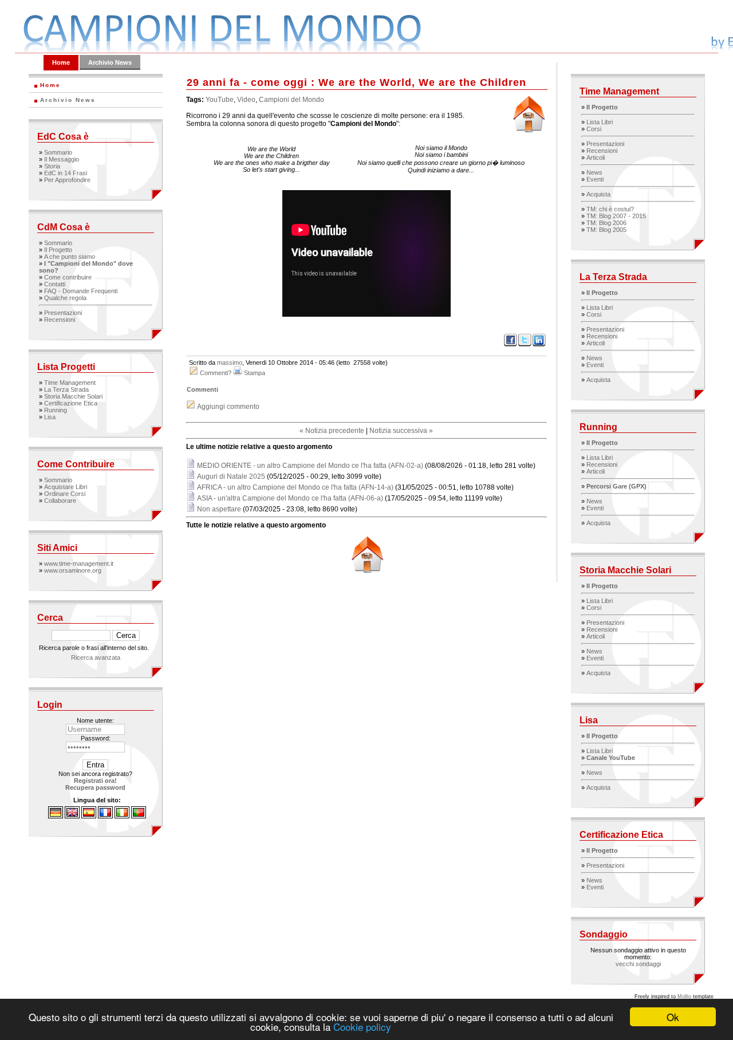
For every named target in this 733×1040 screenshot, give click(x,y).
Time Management (70, 382)
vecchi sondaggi (638, 963)
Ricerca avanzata (95, 657)
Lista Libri (599, 122)
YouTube (220, 100)
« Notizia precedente (331, 431)
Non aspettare (219, 509)
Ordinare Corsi (64, 493)
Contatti (54, 284)
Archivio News (110, 62)
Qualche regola (65, 297)
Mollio (684, 996)
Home (61, 62)
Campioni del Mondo (291, 100)
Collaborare (60, 500)
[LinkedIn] (539, 345)
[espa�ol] (88, 816)
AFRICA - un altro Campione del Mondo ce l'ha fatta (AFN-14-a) (295, 487)
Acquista (598, 194)
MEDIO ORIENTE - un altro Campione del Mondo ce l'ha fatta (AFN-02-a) (310, 466)
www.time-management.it (78, 563)
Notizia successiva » (401, 431)
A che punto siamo (69, 256)
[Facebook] (510, 345)
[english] (72, 816)
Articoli (595, 157)
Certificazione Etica (70, 403)
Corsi (593, 128)
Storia (52, 166)
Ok (673, 1017)
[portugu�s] (138, 816)
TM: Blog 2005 (606, 229)
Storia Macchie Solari (73, 396)
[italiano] (122, 816)
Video (246, 100)
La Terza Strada (66, 389)
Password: (96, 738)
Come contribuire (68, 277)
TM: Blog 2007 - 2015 (616, 215)
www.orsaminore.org (72, 570)
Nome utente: (95, 720)
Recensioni (59, 319)
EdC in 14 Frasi (65, 173)
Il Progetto (58, 249)
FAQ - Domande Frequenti (80, 290)
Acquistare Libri (65, 486)
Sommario (58, 152)
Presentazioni (63, 312)
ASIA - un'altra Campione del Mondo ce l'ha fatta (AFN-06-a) (290, 498)
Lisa (50, 416)
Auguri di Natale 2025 (231, 476)
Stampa (254, 372)
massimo (229, 362)
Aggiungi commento (228, 407)
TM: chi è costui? (610, 209)
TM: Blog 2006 (606, 222)
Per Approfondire (67, 179)
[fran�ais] (105, 816)
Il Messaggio (61, 159)
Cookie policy (362, 1026)
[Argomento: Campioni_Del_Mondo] (366, 570)
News (594, 172)
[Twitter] (525, 345)
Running (55, 410)
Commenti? (215, 372)
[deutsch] (55, 816)
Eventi (595, 179)
